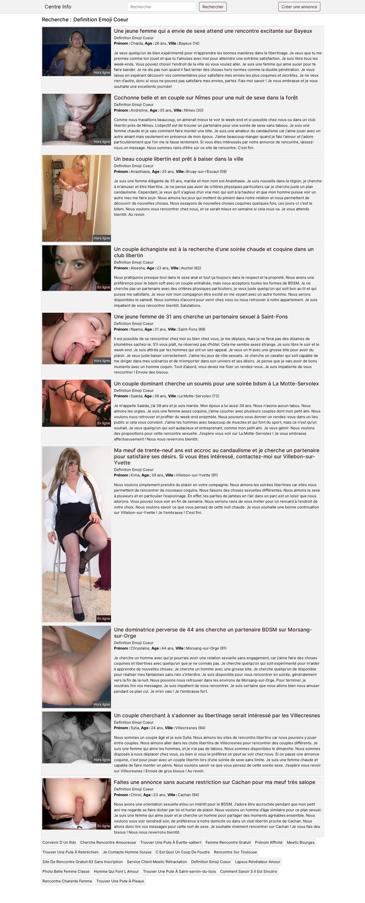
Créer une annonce (299, 6)
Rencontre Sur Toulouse (235, 852)
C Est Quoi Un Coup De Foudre (183, 852)
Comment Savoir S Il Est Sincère (248, 871)
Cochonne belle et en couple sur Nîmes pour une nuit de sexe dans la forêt (206, 97)
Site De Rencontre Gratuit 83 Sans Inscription (82, 861)
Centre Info (58, 7)
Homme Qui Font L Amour (116, 871)
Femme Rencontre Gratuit (228, 842)
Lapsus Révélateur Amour (257, 861)
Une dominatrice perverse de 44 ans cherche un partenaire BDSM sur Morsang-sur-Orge (213, 632)
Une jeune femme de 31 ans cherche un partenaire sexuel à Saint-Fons (201, 316)
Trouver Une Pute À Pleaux (120, 881)
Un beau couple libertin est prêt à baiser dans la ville (178, 159)
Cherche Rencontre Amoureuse (108, 842)
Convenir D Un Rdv (59, 842)
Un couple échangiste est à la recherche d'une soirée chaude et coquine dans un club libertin (214, 252)
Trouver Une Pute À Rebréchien (70, 852)
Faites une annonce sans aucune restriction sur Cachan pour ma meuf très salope (214, 782)
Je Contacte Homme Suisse (127, 852)
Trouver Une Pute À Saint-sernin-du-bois (179, 871)
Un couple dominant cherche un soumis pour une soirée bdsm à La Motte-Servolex (216, 383)
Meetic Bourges (301, 842)
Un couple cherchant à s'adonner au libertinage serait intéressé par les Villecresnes (217, 715)
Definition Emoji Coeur (211, 861)
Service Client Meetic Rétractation (157, 861)
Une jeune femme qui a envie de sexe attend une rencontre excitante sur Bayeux (213, 31)
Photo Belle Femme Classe (66, 871)
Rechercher (212, 6)
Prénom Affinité (269, 842)
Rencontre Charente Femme (67, 881)
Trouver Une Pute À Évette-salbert (170, 842)
